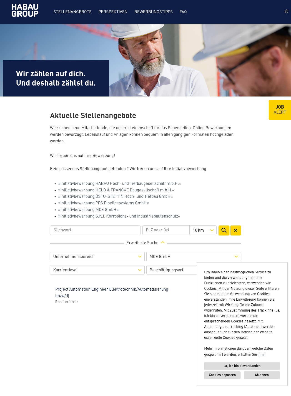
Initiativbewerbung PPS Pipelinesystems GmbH (103, 203)
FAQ (183, 12)
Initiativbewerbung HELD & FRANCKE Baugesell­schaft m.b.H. (116, 190)
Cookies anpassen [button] (222, 375)
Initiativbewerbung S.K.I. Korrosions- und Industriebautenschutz (119, 216)
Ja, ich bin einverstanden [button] (242, 366)
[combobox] (202, 230)
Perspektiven (113, 12)
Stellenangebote (72, 12)
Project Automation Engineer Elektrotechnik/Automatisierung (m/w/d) (111, 292)
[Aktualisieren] (223, 230)
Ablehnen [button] (262, 375)
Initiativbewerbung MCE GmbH (88, 210)
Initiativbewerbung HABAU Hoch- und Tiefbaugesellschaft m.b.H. (119, 184)
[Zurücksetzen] (235, 230)
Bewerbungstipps (153, 12)
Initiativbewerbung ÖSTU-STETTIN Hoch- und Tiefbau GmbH (115, 197)
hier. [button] (262, 355)
